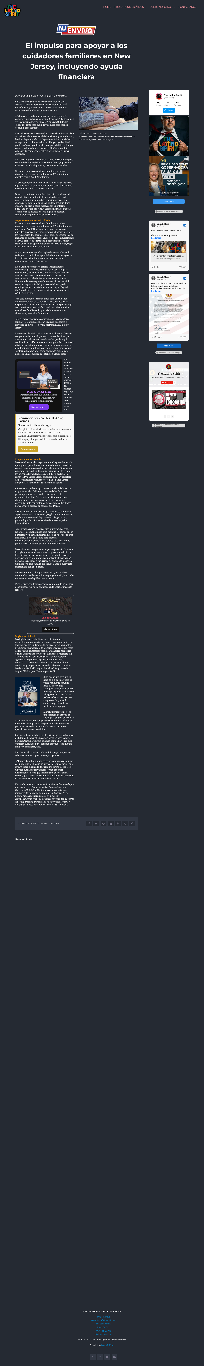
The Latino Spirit (169, 373)
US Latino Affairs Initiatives (103, 1320)
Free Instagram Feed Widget (169, 211)
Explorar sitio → (38, 407)
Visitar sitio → (50, 629)
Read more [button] (156, 238)
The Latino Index (103, 1323)
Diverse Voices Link (104, 1334)
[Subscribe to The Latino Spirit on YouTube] (168, 382)
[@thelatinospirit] (159, 96)
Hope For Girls (103, 1327)
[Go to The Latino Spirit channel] (169, 367)
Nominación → (28, 449)
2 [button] (168, 416)
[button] (152, 399)
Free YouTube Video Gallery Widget (167, 425)
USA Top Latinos (103, 1330)
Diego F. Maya (103, 1316)
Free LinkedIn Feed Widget (169, 353)
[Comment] (157, 267)
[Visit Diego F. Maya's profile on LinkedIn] (154, 225)
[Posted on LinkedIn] (185, 225)
